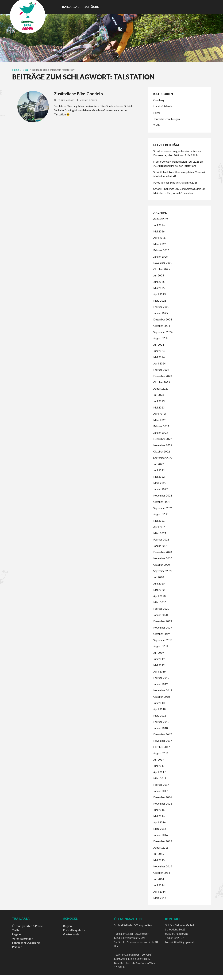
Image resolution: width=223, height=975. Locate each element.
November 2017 (162, 740)
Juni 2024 (159, 350)
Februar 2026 (161, 250)
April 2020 (159, 596)
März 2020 (159, 602)
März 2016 (159, 828)
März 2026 (159, 244)
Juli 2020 (158, 577)
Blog (25, 69)
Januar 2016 (160, 835)
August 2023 (160, 388)
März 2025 (159, 300)
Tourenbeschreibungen (166, 118)
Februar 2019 (161, 677)
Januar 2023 (160, 432)
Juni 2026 (159, 225)
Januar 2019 (160, 684)
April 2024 (159, 363)
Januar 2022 (160, 489)
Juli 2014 (158, 879)
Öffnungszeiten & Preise (27, 925)
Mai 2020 (159, 589)
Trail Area (69, 7)
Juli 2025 (158, 275)
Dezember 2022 (162, 438)
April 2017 (159, 772)
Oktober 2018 (161, 696)
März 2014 (159, 897)
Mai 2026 (159, 231)
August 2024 (160, 338)
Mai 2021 (159, 520)
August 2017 (160, 753)
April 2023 (159, 413)
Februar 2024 (161, 369)
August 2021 (160, 514)
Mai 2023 (159, 407)
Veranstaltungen (22, 938)
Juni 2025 (159, 281)
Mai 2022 (159, 476)
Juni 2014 (159, 885)
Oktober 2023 (161, 382)
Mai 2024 (159, 357)
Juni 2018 (159, 702)
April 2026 (159, 237)
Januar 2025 (160, 313)
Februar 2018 (161, 721)
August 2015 (160, 847)
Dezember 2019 (162, 621)
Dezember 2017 (162, 734)
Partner (17, 946)
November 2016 (162, 803)
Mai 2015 (159, 860)
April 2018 (159, 709)
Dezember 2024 (162, 319)
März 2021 (159, 533)
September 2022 (162, 457)
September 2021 (162, 508)
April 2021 (159, 526)
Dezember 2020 (162, 552)
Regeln (16, 934)
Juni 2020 (159, 583)
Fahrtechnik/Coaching (26, 942)
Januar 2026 (160, 256)
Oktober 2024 (161, 325)
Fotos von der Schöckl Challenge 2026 (175, 182)
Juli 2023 (158, 394)
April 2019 (159, 671)
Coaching (158, 100)
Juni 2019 (159, 658)
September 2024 (162, 332)
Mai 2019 (159, 665)
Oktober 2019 (161, 633)
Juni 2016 (159, 809)
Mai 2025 (159, 288)
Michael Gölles (88, 100)
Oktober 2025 (161, 269)
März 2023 (159, 420)
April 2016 (159, 822)
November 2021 (162, 495)
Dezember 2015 (162, 841)
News (156, 112)
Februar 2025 (161, 306)
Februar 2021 (161, 539)
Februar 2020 (161, 608)
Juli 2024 (158, 344)
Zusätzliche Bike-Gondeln (78, 93)
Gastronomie (71, 934)
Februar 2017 (161, 784)
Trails (156, 125)
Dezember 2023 (162, 376)
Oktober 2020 (161, 564)
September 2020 (162, 570)
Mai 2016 (159, 816)
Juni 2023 (159, 401)
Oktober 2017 (161, 746)
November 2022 (162, 445)
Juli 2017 (158, 759)
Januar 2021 (160, 545)
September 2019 (162, 640)
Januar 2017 (160, 791)
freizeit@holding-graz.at (179, 942)
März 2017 (159, 778)
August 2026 (160, 218)
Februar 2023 (161, 426)
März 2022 (159, 482)
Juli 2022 (158, 464)
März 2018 (159, 715)
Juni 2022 (159, 470)
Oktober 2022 (161, 451)
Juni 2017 (159, 765)
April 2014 (159, 891)
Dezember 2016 (162, 797)
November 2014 (162, 866)
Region (67, 925)
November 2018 (162, 690)
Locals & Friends (162, 106)
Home (15, 69)
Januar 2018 (160, 728)
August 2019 (160, 646)
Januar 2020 (160, 614)
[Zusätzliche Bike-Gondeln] (33, 106)
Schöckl (91, 7)
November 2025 (162, 262)
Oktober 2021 (161, 501)
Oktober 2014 (161, 872)
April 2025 (159, 294)
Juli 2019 (158, 652)
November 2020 (162, 558)
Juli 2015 (158, 853)
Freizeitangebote (74, 930)
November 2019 (162, 627)
